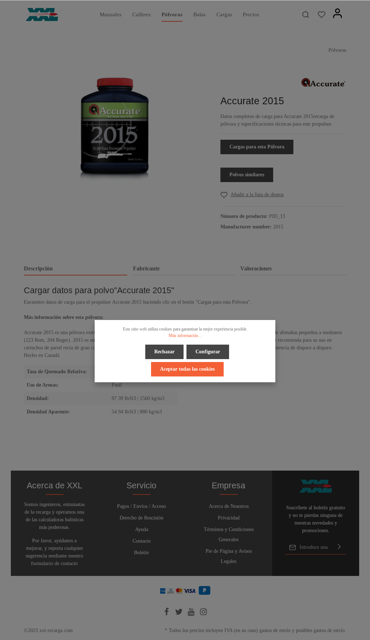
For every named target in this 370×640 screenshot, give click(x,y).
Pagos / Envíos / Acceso (141, 506)
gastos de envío (275, 630)
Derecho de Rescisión (141, 518)
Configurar (207, 351)
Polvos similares (246, 174)
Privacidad (229, 518)
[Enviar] (339, 547)
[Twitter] (179, 614)
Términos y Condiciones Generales (229, 534)
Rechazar (164, 351)
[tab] (75, 268)
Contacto (142, 541)
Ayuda (141, 529)
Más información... (185, 335)
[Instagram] (203, 614)
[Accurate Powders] (323, 82)
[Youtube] (192, 614)
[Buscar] (305, 14)
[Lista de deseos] (321, 14)
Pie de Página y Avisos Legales (229, 556)
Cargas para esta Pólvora (256, 147)
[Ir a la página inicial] (42, 14)
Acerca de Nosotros (229, 506)
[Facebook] (167, 614)
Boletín (141, 552)
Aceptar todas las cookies (187, 369)
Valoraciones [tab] (256, 268)
